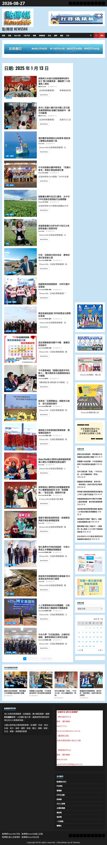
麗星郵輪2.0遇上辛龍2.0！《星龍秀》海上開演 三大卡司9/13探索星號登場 (90, 529)
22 (86, 642)
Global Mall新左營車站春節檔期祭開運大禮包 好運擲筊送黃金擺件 (20, 466)
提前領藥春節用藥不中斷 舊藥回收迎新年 (20, 349)
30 (90, 646)
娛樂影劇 (42, 35)
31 (94, 646)
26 (101, 642)
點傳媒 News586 (15, 29)
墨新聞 (59, 812)
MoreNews (62, 842)
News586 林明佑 (43, 173)
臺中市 (11, 185)
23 (90, 642)
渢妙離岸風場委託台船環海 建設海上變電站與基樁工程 (20, 144)
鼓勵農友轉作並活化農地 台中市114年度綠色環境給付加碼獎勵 (20, 203)
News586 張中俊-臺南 (44, 495)
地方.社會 (17, 35)
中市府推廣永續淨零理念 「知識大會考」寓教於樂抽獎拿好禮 (20, 174)
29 (86, 646)
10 (94, 632)
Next (49, 659)
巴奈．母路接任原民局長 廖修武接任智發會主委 (20, 261)
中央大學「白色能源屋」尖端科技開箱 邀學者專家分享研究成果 (20, 641)
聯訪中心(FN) (42, 86)
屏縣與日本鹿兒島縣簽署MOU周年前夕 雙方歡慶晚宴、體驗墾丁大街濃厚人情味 (20, 86)
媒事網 (59, 799)
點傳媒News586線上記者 (32, 834)
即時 (101, 35)
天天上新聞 (61, 803)
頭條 (3, 35)
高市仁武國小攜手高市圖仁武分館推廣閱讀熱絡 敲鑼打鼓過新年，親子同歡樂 (20, 115)
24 (94, 642)
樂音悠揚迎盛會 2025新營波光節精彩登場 (20, 320)
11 (97, 632)
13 (79, 637)
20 (79, 642)
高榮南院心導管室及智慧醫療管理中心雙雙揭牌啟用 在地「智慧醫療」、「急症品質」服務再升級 (20, 495)
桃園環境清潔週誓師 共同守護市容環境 (20, 290)
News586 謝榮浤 (43, 378)
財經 (9, 35)
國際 (55, 35)
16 (90, 637)
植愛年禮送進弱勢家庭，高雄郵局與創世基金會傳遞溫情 (20, 524)
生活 (67, 35)
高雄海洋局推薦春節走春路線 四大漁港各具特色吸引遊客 (20, 582)
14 (83, 637)
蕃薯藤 (59, 790)
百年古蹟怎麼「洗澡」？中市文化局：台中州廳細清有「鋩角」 (66, 679)
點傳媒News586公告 (30, 837)
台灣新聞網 (61, 808)
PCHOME (60, 786)
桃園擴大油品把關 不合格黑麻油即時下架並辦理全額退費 (40, 679)
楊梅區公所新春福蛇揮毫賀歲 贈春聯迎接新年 (20, 436)
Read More (44, 95)
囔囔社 (59, 825)
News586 (41, 144)
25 (97, 642)
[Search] (91, 35)
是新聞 (59, 817)
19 (101, 637)
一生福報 (60, 821)
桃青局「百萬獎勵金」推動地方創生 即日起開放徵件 (20, 407)
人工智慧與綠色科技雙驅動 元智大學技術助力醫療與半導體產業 (20, 612)
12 (101, 632)
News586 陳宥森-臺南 (44, 319)
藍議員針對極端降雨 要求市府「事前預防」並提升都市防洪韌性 (91, 679)
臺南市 (14, 331)
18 (97, 637)
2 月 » (100, 650)
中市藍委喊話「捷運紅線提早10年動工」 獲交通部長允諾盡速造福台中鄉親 (20, 378)
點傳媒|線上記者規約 (11, 837)
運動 (61, 35)
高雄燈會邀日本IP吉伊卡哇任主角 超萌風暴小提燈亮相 (20, 232)
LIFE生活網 (61, 795)
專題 (34, 35)
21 (83, 642)
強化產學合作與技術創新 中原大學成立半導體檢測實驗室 (20, 553)
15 (86, 637)
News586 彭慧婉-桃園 (44, 260)
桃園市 (14, 272)
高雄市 (11, 156)
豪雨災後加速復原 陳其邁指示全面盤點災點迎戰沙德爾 (15, 679)
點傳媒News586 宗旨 (11, 834)
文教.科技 (27, 35)
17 (94, 637)
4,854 (44, 659)
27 (79, 646)
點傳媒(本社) (61, 781)
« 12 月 (80, 650)
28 (83, 646)
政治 (49, 35)
